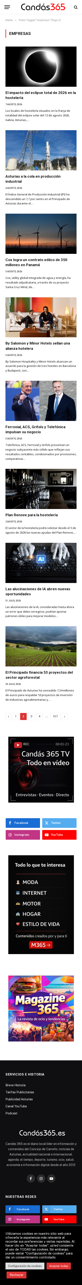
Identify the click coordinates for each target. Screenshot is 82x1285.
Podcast (11, 1113)
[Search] (75, 7)
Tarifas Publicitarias (19, 1092)
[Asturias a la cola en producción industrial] (41, 150)
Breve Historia (15, 1085)
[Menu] (7, 7)
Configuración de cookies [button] (25, 1266)
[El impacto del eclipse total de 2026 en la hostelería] (41, 67)
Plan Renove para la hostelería (31, 515)
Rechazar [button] (16, 1275)
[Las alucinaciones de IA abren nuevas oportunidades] (41, 563)
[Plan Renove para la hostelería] (41, 489)
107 (55, 716)
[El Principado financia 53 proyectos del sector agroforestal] (41, 646)
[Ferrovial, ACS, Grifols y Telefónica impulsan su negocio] (41, 401)
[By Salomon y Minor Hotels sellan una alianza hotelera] (41, 317)
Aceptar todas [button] (58, 1266)
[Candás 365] (43, 7)
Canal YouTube (16, 1106)
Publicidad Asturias (19, 1099)
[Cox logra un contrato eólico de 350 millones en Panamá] (41, 234)
